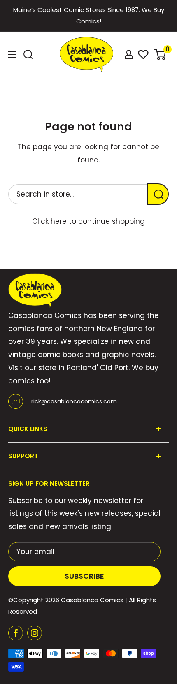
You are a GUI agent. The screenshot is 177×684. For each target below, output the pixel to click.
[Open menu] (12, 54)
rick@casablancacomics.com (74, 401)
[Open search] (28, 54)
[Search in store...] (158, 194)
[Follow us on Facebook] (15, 633)
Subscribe (84, 576)
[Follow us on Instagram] (34, 633)
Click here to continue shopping (88, 221)
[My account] (129, 54)
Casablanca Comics (92, 600)
